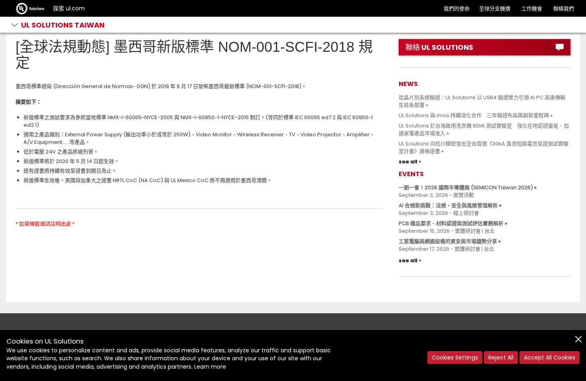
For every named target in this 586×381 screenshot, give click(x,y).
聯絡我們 (563, 8)
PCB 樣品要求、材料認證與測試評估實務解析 (451, 223)
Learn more (210, 367)
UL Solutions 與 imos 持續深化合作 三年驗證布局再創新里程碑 (474, 115)
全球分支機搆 (494, 8)
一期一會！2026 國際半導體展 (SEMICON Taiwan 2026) (466, 187)
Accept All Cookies (549, 357)
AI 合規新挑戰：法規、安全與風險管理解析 (448, 205)
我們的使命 (457, 8)
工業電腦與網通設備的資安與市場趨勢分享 (448, 241)
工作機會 (531, 8)
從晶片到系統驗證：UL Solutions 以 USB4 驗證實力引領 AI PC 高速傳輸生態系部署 (482, 101)
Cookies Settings (455, 357)
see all (408, 161)
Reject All (500, 357)
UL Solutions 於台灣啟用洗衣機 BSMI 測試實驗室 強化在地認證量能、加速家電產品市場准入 (484, 129)
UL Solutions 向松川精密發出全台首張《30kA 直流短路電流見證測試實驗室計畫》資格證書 (483, 147)
